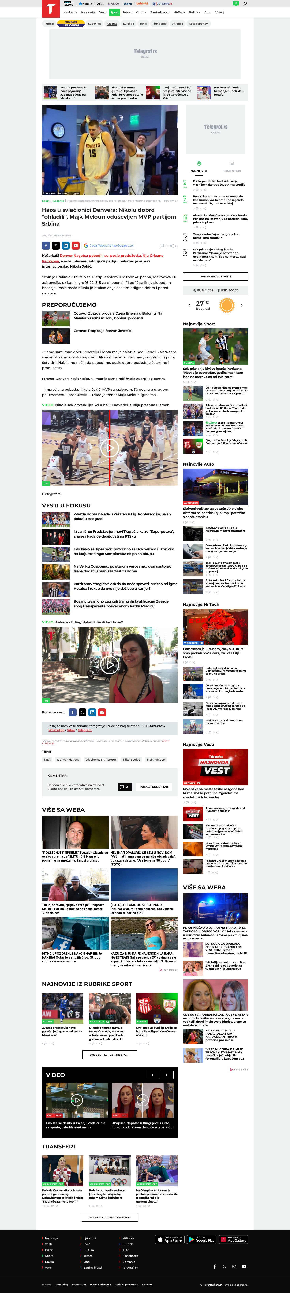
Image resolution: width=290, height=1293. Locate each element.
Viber (71, 730)
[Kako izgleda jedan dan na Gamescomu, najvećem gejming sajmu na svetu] (193, 674)
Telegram (85, 730)
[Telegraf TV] (244, 1267)
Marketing (61, 1284)
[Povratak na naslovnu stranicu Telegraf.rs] (51, 9)
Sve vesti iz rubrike (110, 1054)
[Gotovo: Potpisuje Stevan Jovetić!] (56, 336)
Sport (46, 200)
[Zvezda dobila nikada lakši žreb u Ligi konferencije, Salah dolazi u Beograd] (56, 519)
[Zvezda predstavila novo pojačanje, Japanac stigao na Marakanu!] (50, 92)
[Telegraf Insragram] (234, 1267)
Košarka (58, 200)
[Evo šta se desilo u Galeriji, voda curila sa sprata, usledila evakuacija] (77, 1100)
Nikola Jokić (131, 759)
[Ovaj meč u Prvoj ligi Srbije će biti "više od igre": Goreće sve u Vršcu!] (153, 92)
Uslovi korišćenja (100, 1284)
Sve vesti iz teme (110, 1217)
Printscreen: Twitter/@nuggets (61, 193)
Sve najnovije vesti (215, 276)
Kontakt (147, 1284)
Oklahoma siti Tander (101, 759)
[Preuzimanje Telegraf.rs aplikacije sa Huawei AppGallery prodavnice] (233, 1239)
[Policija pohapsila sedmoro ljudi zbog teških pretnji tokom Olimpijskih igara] (110, 1170)
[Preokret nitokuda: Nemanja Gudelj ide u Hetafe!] (204, 92)
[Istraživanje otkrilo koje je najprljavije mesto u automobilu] (193, 533)
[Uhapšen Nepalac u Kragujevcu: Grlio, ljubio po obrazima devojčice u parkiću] (143, 1100)
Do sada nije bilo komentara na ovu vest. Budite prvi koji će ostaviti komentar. (76, 787)
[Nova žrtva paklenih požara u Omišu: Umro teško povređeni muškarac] (193, 849)
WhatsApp (56, 730)
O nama (46, 1284)
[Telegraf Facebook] (215, 1267)
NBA (47, 759)
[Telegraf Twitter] (224, 1267)
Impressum (79, 1284)
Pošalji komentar (154, 786)
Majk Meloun (156, 759)
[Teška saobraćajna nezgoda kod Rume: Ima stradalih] (193, 814)
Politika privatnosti (126, 1284)
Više (218, 12)
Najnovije (199, 323)
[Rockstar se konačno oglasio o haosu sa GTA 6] (193, 726)
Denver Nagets (68, 759)
